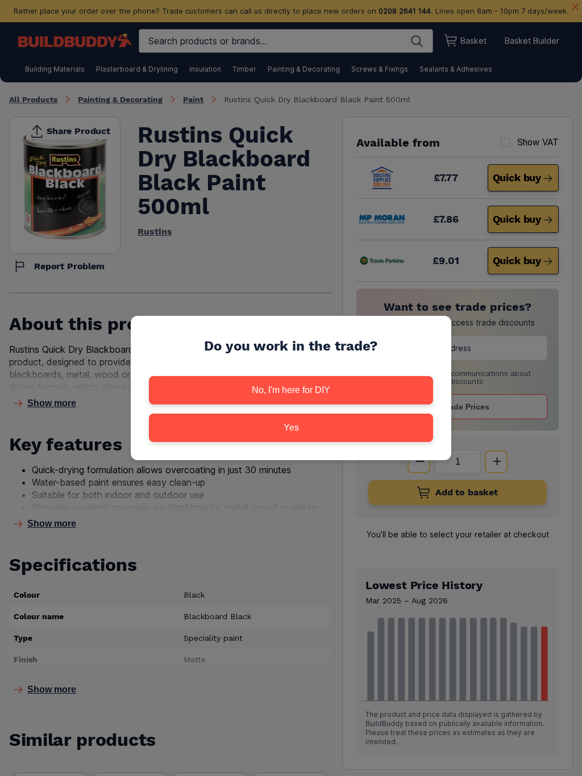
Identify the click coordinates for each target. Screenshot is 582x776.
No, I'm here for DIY (291, 390)
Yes (291, 427)
